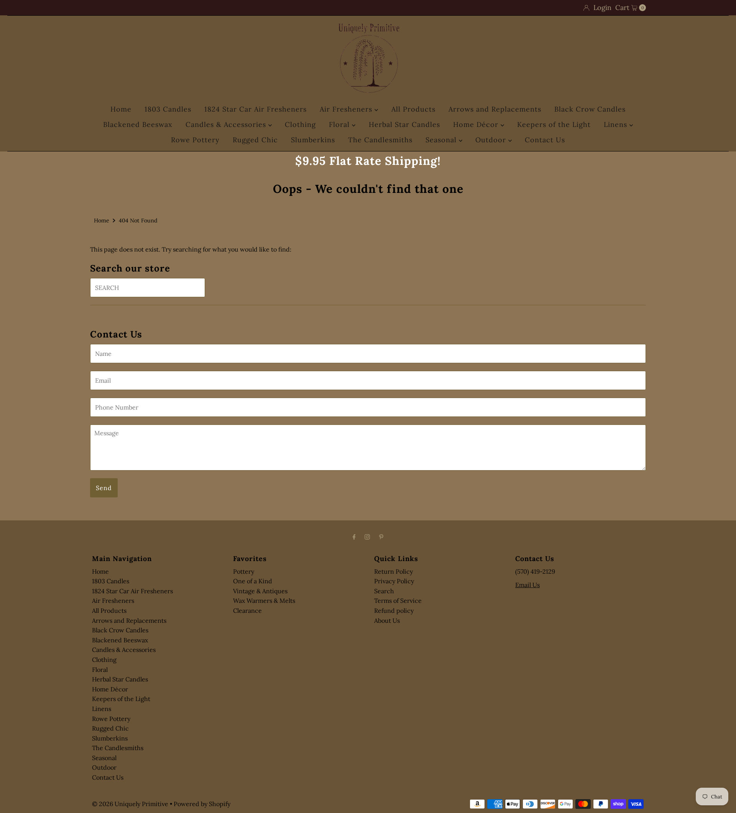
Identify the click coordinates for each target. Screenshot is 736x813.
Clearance (247, 610)
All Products (413, 109)
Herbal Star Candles (404, 124)
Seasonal (442, 139)
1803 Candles (168, 109)
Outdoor (491, 139)
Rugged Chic (255, 139)
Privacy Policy (394, 581)
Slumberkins (313, 139)
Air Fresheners (347, 109)
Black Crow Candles (590, 109)
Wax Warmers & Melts (264, 600)
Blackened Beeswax (137, 124)
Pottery (243, 571)
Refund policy (394, 610)
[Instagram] (367, 537)
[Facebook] (354, 537)
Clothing (300, 124)
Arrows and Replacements (495, 109)
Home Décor (477, 124)
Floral (340, 124)
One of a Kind (252, 581)
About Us (387, 620)
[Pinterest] (381, 537)
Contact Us (545, 139)
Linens (616, 124)
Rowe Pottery (195, 139)
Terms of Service (398, 600)
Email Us (527, 585)
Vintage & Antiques (260, 591)
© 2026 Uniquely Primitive (130, 804)
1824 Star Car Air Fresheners (255, 109)
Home (120, 109)
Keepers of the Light (554, 124)
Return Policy (393, 571)
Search (384, 591)
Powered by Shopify (202, 804)
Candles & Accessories (227, 124)
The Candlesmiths (380, 139)
